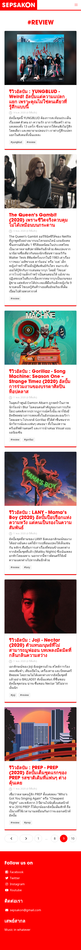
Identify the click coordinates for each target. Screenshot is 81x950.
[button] (76, 5)
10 (72, 838)
